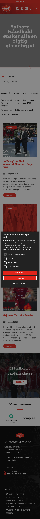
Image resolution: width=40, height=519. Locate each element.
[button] (20, 283)
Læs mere (28, 249)
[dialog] (20, 259)
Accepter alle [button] (20, 273)
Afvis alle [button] (20, 278)
